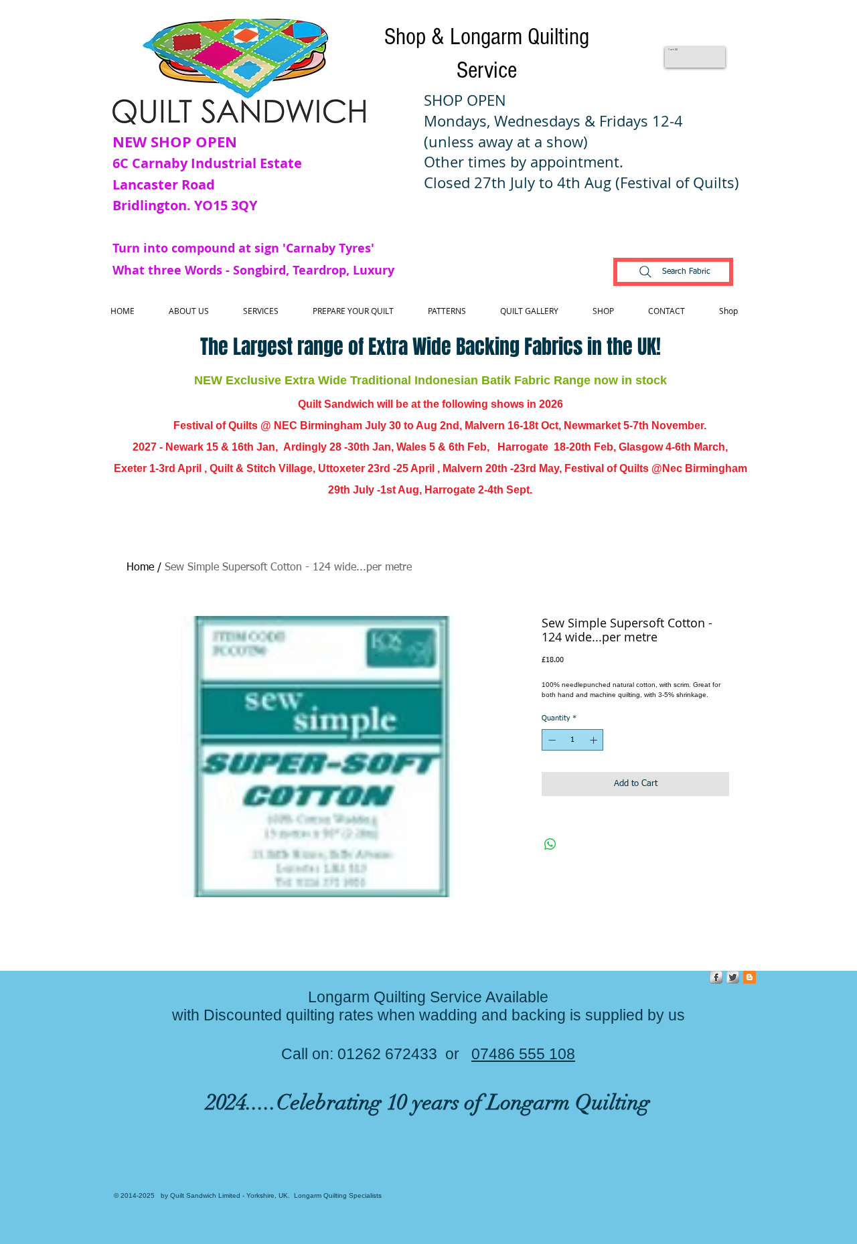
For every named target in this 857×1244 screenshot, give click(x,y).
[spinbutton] (573, 740)
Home (140, 567)
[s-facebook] (716, 977)
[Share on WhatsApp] (550, 844)
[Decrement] (551, 740)
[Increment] (595, 740)
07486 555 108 (523, 1054)
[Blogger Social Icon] (749, 977)
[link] (673, 49)
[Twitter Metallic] (732, 977)
